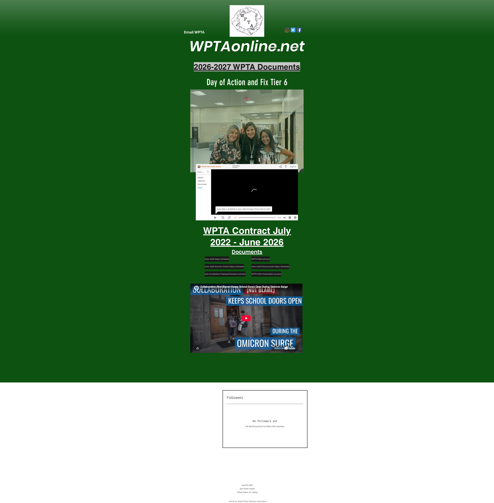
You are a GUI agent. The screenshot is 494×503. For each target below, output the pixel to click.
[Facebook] (299, 30)
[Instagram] (287, 30)
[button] (247, 131)
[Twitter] (293, 30)
